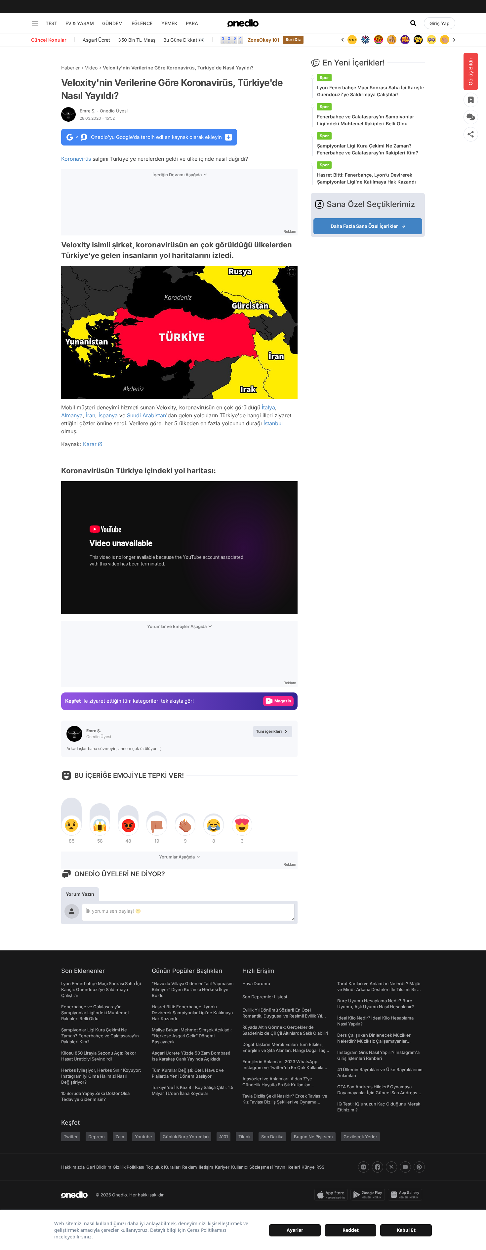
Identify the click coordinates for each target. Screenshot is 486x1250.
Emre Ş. (104, 110)
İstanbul (273, 423)
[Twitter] (391, 1167)
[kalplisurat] (444, 39)
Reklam (189, 1167)
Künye (308, 1167)
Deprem (96, 1136)
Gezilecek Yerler (360, 1136)
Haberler (70, 67)
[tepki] (71, 825)
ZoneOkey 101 (263, 40)
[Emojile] (405, 39)
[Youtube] (405, 1167)
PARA (192, 23)
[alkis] (431, 39)
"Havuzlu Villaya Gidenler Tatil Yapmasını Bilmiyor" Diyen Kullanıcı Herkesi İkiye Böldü (192, 989)
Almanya (72, 415)
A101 (223, 1136)
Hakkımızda (73, 1167)
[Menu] (35, 23)
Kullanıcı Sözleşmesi (252, 1167)
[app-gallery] (406, 1195)
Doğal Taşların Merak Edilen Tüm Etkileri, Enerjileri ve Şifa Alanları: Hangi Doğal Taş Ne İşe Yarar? (283, 1050)
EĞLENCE (142, 23)
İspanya (108, 415)
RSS (320, 1167)
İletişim (206, 1167)
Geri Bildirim (98, 1167)
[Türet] (365, 39)
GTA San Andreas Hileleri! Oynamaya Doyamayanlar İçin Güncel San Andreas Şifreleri (377, 1092)
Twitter (71, 1136)
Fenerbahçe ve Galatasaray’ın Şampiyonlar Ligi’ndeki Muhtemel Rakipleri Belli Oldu (365, 120)
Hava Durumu (256, 983)
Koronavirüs (76, 158)
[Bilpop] (391, 39)
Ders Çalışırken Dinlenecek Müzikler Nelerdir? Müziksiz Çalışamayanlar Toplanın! (374, 1041)
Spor (324, 77)
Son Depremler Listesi (264, 996)
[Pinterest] (419, 1167)
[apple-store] (332, 1195)
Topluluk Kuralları (163, 1167)
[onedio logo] (243, 23)
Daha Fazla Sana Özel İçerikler (364, 226)
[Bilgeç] (378, 39)
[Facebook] (377, 1167)
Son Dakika (272, 1136)
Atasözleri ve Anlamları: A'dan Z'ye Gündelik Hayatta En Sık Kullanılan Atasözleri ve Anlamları (277, 1084)
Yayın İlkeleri (287, 1167)
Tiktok (244, 1136)
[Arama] (413, 23)
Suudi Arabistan (146, 415)
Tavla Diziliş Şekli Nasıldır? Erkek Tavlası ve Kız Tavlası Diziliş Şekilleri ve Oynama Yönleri (284, 1101)
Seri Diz (293, 39)
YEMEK (169, 23)
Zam (119, 1136)
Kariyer (222, 1167)
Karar (90, 444)
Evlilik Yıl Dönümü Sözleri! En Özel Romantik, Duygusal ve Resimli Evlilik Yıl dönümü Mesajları (282, 1015)
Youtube (143, 1136)
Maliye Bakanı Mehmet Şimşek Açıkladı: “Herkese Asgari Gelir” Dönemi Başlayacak (192, 1035)
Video (91, 67)
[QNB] (352, 39)
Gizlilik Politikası (128, 1167)
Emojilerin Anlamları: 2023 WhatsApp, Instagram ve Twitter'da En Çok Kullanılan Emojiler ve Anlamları (284, 1067)
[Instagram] (363, 1167)
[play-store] (369, 1195)
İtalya (268, 407)
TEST (51, 23)
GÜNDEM (112, 23)
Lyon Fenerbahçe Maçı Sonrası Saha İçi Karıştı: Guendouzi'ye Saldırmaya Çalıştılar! (370, 91)
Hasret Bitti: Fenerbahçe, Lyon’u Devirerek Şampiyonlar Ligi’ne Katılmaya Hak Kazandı (366, 178)
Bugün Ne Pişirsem (313, 1136)
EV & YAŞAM (79, 23)
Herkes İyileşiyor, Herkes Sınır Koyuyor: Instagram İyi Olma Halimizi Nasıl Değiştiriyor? (101, 1076)
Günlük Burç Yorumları (186, 1136)
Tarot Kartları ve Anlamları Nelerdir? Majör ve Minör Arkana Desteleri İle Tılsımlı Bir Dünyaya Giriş (379, 989)
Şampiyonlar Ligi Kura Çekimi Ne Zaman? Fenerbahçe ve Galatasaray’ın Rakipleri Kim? (367, 149)
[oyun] (418, 39)
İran (90, 415)
